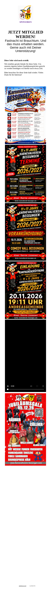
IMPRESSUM (22, 586)
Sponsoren (25, 22)
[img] (25, 13)
